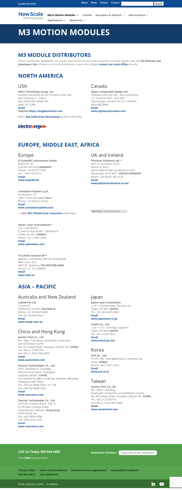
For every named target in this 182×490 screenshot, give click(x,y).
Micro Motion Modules (61, 15)
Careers (104, 3)
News (94, 3)
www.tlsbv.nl (26, 275)
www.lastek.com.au (30, 321)
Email (22, 107)
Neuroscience (137, 15)
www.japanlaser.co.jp (104, 318)
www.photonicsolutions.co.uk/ (110, 183)
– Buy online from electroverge (42, 116)
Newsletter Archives (103, 452)
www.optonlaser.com (31, 244)
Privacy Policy (26, 470)
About (84, 3)
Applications (55, 20)
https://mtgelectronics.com (45, 111)
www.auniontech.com (31, 360)
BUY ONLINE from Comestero (45, 213)
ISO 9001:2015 (26, 474)
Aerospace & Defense (108, 15)
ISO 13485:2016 (49, 474)
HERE (27, 458)
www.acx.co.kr (100, 371)
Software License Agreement (88, 470)
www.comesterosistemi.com (35, 207)
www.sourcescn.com (31, 394)
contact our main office (113, 64)
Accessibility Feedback (125, 470)
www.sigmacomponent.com (108, 111)
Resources (76, 20)
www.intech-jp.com (103, 340)
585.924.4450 (50, 451)
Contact (115, 3)
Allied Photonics (111, 211)
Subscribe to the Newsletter (137, 452)
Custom (87, 15)
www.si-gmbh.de (28, 180)
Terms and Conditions (53, 470)
